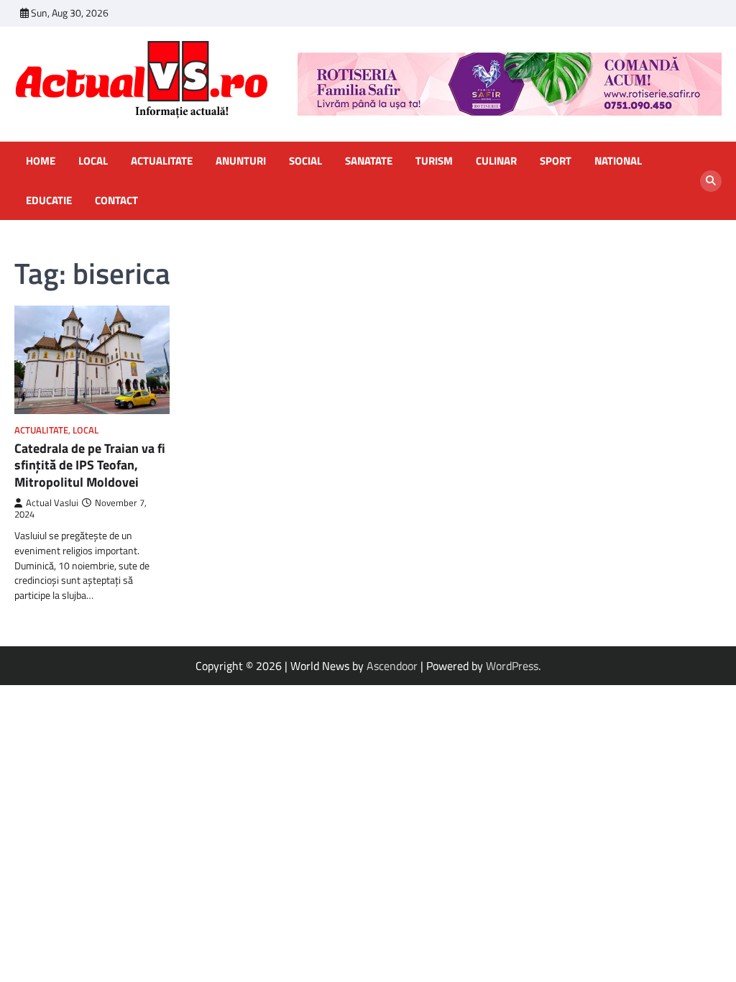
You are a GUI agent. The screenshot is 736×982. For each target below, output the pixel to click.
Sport (555, 161)
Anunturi (241, 161)
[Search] (711, 181)
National (618, 161)
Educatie (49, 200)
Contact (116, 200)
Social (305, 161)
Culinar (496, 161)
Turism (434, 161)
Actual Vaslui (52, 503)
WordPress (512, 665)
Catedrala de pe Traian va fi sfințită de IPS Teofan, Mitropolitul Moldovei (89, 465)
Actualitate (162, 161)
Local (93, 161)
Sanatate (368, 161)
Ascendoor (392, 665)
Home (40, 161)
